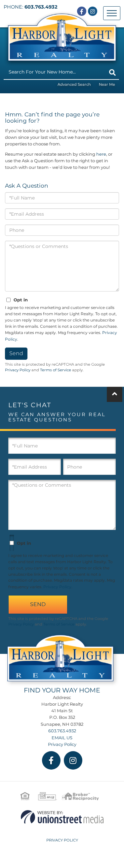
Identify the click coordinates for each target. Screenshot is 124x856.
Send (16, 353)
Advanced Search (74, 84)
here (101, 154)
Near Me (107, 84)
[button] (112, 72)
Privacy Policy (17, 370)
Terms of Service (55, 370)
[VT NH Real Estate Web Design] (62, 816)
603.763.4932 (41, 7)
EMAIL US (62, 737)
